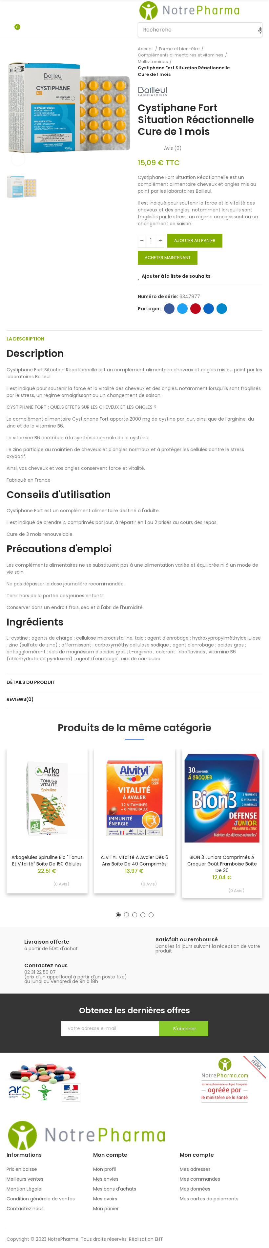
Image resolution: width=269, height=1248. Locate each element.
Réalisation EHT (146, 1239)
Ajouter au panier (195, 240)
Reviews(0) (20, 699)
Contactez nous (46, 965)
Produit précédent (241, 61)
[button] (118, 914)
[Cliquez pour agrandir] (18, 158)
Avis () (173, 148)
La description (25, 339)
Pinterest (195, 308)
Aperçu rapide (71, 773)
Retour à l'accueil (249, 61)
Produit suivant (257, 61)
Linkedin (208, 308)
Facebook (169, 308)
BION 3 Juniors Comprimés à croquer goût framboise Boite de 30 (222, 864)
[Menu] (10, 10)
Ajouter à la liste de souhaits (176, 276)
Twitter (182, 308)
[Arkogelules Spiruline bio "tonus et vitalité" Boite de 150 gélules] (47, 798)
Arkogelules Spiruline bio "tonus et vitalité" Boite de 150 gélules (47, 860)
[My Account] (27, 30)
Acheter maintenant (168, 257)
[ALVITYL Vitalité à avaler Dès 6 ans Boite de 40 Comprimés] (134, 798)
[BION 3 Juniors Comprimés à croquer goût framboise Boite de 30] (221, 798)
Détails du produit (31, 682)
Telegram (222, 308)
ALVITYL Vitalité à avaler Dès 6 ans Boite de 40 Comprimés (134, 860)
